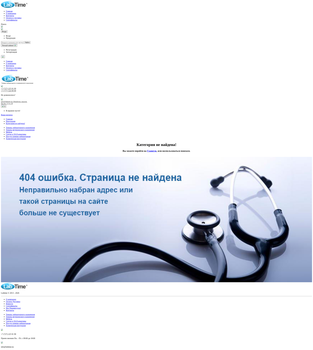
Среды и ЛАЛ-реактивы (16, 134)
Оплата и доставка (13, 18)
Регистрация (11, 50)
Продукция (10, 121)
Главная (9, 11)
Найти (27, 42)
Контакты (10, 16)
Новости (9, 304)
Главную (151, 151)
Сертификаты (11, 20)
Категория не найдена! (15, 123)
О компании (11, 13)
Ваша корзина (7, 115)
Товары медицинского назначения (20, 130)
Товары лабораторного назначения (20, 128)
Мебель (9, 132)
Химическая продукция (16, 139)
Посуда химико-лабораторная (18, 136)
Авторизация (11, 52)
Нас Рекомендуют (13, 308)
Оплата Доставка (13, 301)
